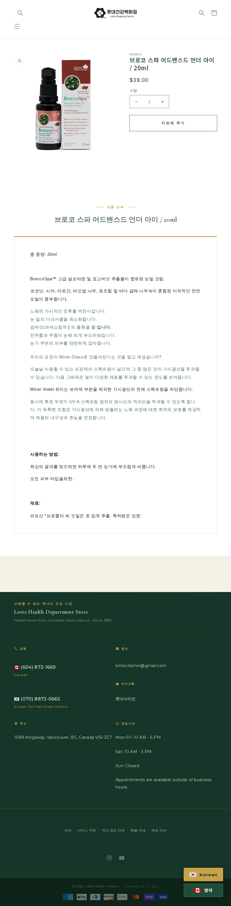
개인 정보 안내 (113, 830)
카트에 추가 (173, 123)
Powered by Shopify (141, 886)
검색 (68, 830)
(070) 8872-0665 (37, 699)
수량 (133, 90)
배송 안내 (159, 830)
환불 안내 (138, 830)
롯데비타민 (125, 698)
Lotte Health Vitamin (102, 886)
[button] (17, 26)
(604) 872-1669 (35, 667)
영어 (203, 890)
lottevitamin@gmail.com (140, 665)
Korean (203, 874)
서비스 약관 (86, 830)
